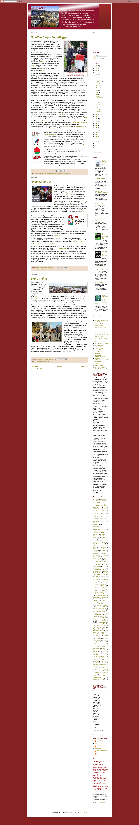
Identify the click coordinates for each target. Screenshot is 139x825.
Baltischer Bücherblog (100, 327)
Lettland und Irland (104, 582)
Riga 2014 (96, 629)
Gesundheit (96, 545)
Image (103, 552)
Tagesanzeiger (61, 114)
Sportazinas (57, 235)
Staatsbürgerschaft (97, 645)
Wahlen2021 (98, 670)
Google (94, 547)
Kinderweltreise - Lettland (101, 343)
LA (39, 298)
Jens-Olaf (98, 748)
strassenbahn (96, 648)
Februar (98, 109)
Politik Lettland (100, 620)
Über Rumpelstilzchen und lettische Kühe (105, 236)
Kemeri (105, 558)
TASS (71, 194)
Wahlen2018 (105, 669)
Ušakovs (104, 658)
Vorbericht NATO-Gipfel (37, 243)
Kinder (99, 560)
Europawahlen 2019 (98, 529)
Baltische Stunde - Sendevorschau (99, 324)
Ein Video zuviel (99, 282)
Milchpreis (98, 606)
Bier (96, 510)
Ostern (101, 616)
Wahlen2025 (98, 672)
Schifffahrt (98, 635)
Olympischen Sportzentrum (69, 203)
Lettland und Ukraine (99, 589)
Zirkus (100, 681)
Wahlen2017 (97, 669)
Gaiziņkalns (103, 540)
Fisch (104, 535)
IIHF (83, 145)
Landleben (96, 568)
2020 (96, 114)
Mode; (94, 610)
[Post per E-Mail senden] (55, 171)
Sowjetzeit (97, 640)
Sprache (95, 643)
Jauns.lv (33, 223)
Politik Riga (101, 622)
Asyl (104, 504)
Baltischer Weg (97, 507)
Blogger (85, 812)
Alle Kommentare (99, 58)
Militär (104, 606)
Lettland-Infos (98, 361)
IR (31, 97)
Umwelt (95, 654)
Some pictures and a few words (101, 751)
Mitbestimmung (96, 608)
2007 (96, 143)
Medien (106, 602)
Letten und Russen (43, 173)
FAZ (85, 118)
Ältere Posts (84, 366)
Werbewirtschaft (103, 674)
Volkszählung (98, 662)
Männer (100, 602)
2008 (96, 141)
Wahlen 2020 (105, 666)
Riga (42, 361)
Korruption (103, 561)
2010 (96, 136)
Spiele (97, 641)
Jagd (94, 555)
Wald (96, 674)
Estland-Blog (98, 331)
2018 (96, 119)
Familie (103, 532)
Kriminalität (105, 563)
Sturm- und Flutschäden (99, 649)
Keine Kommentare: (48, 171)
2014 (96, 127)
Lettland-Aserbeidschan (98, 592)
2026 (96, 66)
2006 (96, 145)
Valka (94, 659)
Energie (104, 521)
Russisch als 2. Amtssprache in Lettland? (101, 192)
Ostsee (106, 616)
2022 (96, 75)
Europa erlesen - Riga (100, 333)
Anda (97, 743)
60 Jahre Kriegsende (100, 178)
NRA (82, 211)
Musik (104, 610)
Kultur (98, 564)
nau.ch (46, 114)
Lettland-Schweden (101, 595)
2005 (96, 147)
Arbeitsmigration (97, 502)
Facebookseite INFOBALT (101, 334)
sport (69, 173)
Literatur (95, 600)
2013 (96, 130)
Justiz (100, 558)
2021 (96, 77)
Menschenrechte (97, 605)
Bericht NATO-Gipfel (77, 241)
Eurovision (95, 532)
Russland (102, 632)
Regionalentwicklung (102, 625)
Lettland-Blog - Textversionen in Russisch (101, 359)
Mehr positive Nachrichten (105, 162)
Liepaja (104, 598)
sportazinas (62, 248)
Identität (95, 552)
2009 (96, 138)
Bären (105, 507)
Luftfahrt (95, 602)
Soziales (106, 640)
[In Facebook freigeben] (64, 171)
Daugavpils (95, 516)
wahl (105, 662)
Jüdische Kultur (97, 556)
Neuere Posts (34, 366)
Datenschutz (96, 515)
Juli (97, 90)
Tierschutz (103, 651)
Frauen (95, 539)
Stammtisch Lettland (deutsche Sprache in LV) (101, 368)
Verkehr (95, 661)
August (98, 88)
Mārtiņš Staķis (46, 121)
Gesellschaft (42, 269)
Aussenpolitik (96, 505)
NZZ (84, 109)
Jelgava (105, 555)
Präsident (105, 624)
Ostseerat (97, 618)
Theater (95, 651)
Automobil (104, 505)
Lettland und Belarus (53, 173)
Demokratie (103, 516)
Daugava (104, 515)
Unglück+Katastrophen (98, 656)
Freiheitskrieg (96, 540)
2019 (96, 116)
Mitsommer (104, 608)
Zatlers (104, 679)
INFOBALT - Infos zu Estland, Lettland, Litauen (101, 337)
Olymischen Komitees (50, 134)
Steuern (97, 646)
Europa (36, 173)
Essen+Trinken (97, 523)
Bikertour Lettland (99, 329)
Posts (96, 55)
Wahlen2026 (105, 672)
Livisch (104, 600)
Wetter (94, 675)
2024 (96, 70)
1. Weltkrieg (96, 499)
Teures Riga (39, 278)
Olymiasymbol (70, 193)
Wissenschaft (96, 679)
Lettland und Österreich (99, 587)
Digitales (95, 519)
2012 (96, 132)
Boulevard (103, 510)
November (99, 81)
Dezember (99, 79)
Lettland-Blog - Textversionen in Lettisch (101, 356)
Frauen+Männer (103, 539)
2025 (96, 68)
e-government (96, 521)
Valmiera (99, 659)
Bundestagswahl (104, 511)
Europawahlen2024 (97, 531)
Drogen (105, 519)
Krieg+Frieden (97, 563)
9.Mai (102, 499)
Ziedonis (95, 681)
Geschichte (101, 542)
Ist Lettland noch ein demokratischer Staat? (100, 204)
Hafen (104, 548)
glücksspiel (104, 545)
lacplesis (98, 754)
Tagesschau (66, 126)
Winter (103, 675)
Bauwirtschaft (105, 508)
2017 (96, 121)
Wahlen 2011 (96, 666)
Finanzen (95, 536)
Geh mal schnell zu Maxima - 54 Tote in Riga (105, 254)
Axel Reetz (99, 745)
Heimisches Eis (41, 181)
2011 (96, 134)
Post (100, 623)
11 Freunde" (102, 802)
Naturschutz (102, 611)
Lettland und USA (99, 590)
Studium (104, 648)
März (97, 107)
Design (94, 518)
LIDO (97, 598)
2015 (96, 125)
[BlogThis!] (61, 171)
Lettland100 (105, 597)
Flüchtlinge (96, 537)
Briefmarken (95, 511)
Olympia (95, 616)
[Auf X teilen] (62, 171)
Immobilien (95, 553)
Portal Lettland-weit (99, 365)
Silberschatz (105, 638)
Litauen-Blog (98, 363)
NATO (94, 611)
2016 (96, 123)
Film (103, 534)
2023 (96, 72)
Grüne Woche (96, 548)
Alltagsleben (102, 500)
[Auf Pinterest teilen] (66, 171)
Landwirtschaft (97, 569)
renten (97, 627)
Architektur (95, 504)
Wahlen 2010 (103, 664)
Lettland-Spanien (97, 597)
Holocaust (103, 550)
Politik (103, 618)
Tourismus (96, 653)
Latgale (105, 569)
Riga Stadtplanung (100, 629)
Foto (104, 537)
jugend (104, 556)
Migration (105, 605)
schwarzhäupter (103, 637)
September (99, 85)
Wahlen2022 (105, 670)
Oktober (98, 83)
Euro (105, 523)
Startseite (59, 366)
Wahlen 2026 (98, 667)
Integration (103, 553)
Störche (104, 646)
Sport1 (41, 61)
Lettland (103, 576)
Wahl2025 (95, 664)
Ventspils (105, 659)
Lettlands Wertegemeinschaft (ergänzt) (99, 219)
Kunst (104, 566)
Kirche (106, 560)
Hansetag (95, 550)
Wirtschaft (46, 361)
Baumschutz (96, 508)
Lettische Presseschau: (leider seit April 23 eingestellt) (100, 350)
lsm (59, 84)
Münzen (99, 610)
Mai (97, 94)
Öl (105, 614)
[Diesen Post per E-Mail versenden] (59, 171)
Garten (94, 542)
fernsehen (95, 534)
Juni (97, 92)
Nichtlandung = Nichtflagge (49, 37)
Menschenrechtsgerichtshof (79, 122)
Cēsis (96, 513)
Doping (100, 519)
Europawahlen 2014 (98, 527)
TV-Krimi (105, 653)
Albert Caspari (100, 741)
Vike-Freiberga (104, 661)
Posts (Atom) (40, 369)
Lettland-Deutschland (63, 173)
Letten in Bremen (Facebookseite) (99, 346)
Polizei (94, 623)
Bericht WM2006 (49, 243)
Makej (32, 65)
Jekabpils (99, 555)
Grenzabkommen (102, 547)
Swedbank (37, 296)
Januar (98, 111)
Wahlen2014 (105, 667)
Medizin (101, 603)
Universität (95, 658)
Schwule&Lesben (97, 638)
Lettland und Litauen (99, 586)
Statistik (106, 645)
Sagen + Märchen (97, 633)
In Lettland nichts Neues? (101, 270)
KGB (94, 560)
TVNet (36, 298)
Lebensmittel (96, 571)
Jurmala (95, 558)
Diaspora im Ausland (102, 518)
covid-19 (37, 269)
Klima (97, 561)
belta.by (42, 70)
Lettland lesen (98, 353)
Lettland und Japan (101, 584)
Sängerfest (105, 633)
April (97, 105)
